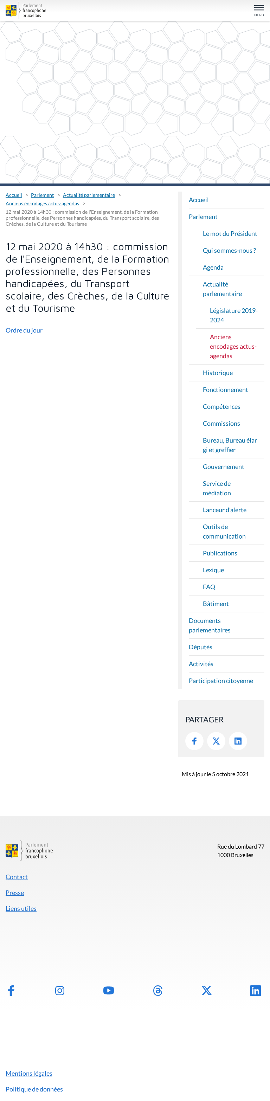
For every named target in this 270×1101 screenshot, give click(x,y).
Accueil (14, 195)
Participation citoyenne (221, 680)
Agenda (213, 267)
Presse (15, 892)
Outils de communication (224, 531)
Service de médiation (217, 488)
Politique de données (34, 1089)
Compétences (221, 406)
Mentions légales (29, 1073)
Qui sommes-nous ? (229, 250)
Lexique (213, 570)
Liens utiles (21, 908)
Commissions (221, 423)
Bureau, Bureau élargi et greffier (230, 444)
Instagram (59, 990)
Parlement (42, 195)
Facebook (194, 741)
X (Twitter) (206, 990)
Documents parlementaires (210, 625)
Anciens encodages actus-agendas (42, 203)
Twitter (216, 741)
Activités (201, 664)
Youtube (108, 990)
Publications (220, 553)
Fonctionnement (225, 389)
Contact (17, 877)
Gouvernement (223, 466)
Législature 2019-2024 (234, 315)
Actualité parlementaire (89, 195)
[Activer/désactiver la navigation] (259, 11)
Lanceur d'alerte (224, 510)
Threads (158, 990)
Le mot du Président (230, 233)
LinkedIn (238, 741)
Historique (218, 372)
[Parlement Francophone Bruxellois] (48, 10)
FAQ (209, 587)
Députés (200, 647)
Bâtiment (216, 603)
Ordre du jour (24, 330)
